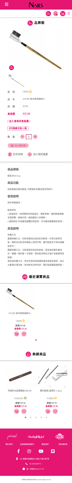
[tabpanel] (20, 312)
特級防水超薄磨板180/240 (19, 391)
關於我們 (9, 444)
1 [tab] (36, 340)
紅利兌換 (18, 154)
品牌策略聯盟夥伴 (27, 444)
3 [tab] (36, 417)
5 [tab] (46, 417)
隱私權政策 (63, 444)
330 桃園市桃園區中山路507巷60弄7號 (34, 459)
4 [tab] (41, 417)
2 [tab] (31, 417)
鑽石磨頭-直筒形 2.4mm (51, 391)
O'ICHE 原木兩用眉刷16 (20, 313)
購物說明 (45, 444)
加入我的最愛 (40, 154)
